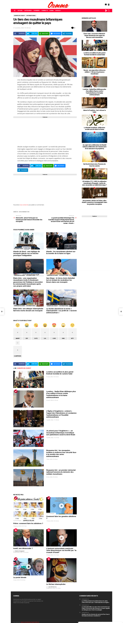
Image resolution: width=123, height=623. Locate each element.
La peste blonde (19, 577)
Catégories (27, 10)
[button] (119, 600)
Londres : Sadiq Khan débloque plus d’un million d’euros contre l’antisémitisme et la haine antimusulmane (61, 394)
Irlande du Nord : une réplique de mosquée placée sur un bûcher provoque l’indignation (26, 253)
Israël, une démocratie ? (23, 548)
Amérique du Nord (19, 275)
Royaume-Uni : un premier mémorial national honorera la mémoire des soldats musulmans (61, 472)
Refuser (110, 617)
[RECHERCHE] (109, 10)
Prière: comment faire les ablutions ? (28, 523)
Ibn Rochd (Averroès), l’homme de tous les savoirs (94, 165)
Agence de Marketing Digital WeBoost (30, 622)
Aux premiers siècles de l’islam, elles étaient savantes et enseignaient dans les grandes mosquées (94, 202)
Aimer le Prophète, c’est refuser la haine (94, 111)
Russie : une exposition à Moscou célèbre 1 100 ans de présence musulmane (94, 72)
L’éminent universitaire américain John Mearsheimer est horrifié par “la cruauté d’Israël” (61, 550)
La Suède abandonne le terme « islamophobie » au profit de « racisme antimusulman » (61, 311)
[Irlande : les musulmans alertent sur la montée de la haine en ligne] (61, 240)
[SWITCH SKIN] (106, 10)
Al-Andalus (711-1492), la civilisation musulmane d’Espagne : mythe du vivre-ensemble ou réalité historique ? (94, 183)
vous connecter (24, 205)
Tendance (15, 391)
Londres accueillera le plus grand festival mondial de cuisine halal (59, 373)
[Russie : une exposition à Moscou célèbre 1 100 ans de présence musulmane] (94, 62)
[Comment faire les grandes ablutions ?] (61, 505)
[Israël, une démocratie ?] (28, 537)
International (18, 248)
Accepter (90, 617)
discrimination (24, 211)
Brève (16, 211)
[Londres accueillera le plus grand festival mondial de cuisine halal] (28, 379)
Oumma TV (45, 10)
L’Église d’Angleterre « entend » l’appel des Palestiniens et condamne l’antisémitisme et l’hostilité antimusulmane (61, 414)
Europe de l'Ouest (52, 305)
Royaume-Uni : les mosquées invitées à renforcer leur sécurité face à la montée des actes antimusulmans (61, 453)
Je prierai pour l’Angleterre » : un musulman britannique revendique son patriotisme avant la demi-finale (60, 433)
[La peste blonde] (28, 566)
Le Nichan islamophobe (55, 584)
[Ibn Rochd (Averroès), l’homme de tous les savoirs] (94, 156)
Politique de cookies (92, 620)
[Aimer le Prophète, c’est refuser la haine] (94, 102)
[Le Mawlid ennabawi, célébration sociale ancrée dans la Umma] (94, 120)
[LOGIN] (109, 4)
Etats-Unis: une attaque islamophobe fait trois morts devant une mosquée (28, 310)
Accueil (20, 10)
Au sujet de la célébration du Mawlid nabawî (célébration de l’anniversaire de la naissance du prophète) (94, 146)
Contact (58, 10)
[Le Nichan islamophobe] (61, 570)
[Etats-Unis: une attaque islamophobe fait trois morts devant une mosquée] (28, 298)
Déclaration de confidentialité (104, 620)
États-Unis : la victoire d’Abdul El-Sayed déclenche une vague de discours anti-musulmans (94, 35)
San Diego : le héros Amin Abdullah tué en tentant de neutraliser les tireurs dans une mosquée (60, 280)
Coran (51, 10)
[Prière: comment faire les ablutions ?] (28, 509)
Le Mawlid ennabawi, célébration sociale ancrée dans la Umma (94, 128)
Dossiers (36, 10)
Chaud (15, 530)
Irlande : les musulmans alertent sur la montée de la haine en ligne (60, 252)
